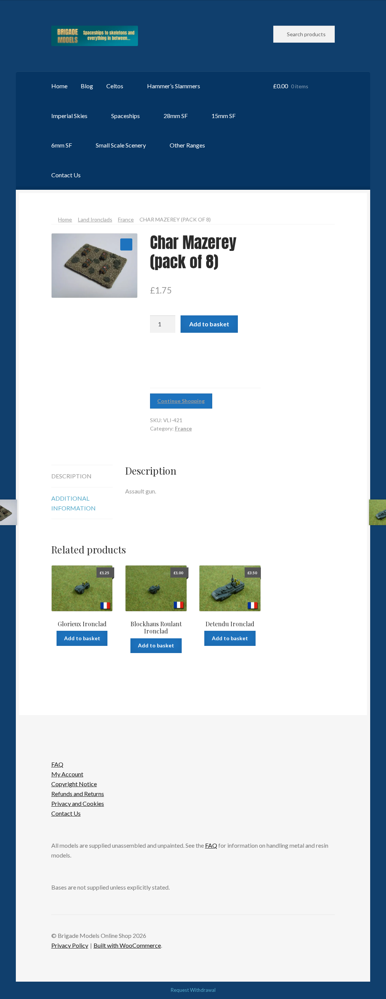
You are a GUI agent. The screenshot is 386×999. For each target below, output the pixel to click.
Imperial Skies (69, 115)
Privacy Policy (69, 945)
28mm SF (176, 115)
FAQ (57, 764)
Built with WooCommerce (127, 945)
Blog (87, 85)
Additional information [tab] (73, 503)
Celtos (114, 85)
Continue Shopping (181, 401)
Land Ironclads (95, 219)
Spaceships (125, 115)
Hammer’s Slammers (173, 85)
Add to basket (209, 323)
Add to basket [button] (82, 638)
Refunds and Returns (77, 793)
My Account (67, 774)
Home (59, 85)
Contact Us (66, 174)
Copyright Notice (74, 783)
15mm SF (223, 115)
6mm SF (61, 145)
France (126, 219)
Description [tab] (71, 476)
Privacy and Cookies (77, 803)
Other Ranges (187, 145)
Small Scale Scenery (121, 145)
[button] (126, 244)
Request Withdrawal (193, 990)
